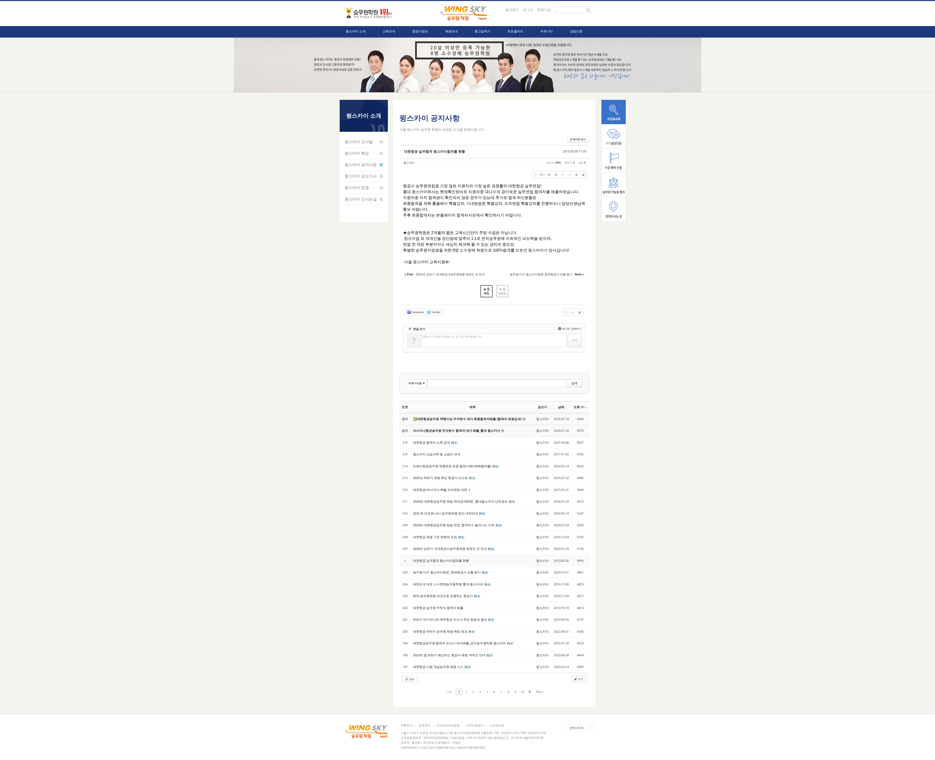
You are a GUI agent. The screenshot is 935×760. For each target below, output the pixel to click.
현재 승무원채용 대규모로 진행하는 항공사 (443, 596)
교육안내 (389, 31)
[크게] (549, 174)
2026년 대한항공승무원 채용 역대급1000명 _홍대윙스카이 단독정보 (460, 501)
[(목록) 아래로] (569, 174)
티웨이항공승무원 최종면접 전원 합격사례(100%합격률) (452, 466)
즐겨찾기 (512, 10)
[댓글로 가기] (576, 174)
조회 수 (579, 407)
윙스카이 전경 (357, 188)
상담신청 (576, 31)
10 (522, 692)
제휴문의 (406, 725)
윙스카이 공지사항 (361, 165)
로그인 (528, 10)
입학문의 (424, 725)
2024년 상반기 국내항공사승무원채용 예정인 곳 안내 (450, 548)
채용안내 (451, 31)
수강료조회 (496, 725)
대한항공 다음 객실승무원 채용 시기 (438, 667)
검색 (574, 383)
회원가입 (544, 10)
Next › (539, 692)
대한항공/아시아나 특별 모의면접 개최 (440, 490)
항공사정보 (420, 31)
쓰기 (580, 679)
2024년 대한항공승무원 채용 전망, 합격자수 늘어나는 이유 (454, 525)
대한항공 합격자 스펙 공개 (432, 442)
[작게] (555, 174)
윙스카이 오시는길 (361, 199)
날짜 (561, 407)
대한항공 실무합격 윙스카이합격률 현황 (434, 151)
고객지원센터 (474, 725)
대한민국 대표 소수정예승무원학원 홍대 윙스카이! (448, 584)
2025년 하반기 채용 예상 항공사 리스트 (440, 478)
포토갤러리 (515, 31)
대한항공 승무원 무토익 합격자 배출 (438, 608)
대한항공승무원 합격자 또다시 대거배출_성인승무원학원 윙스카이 (460, 643)
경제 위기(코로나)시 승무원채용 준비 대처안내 (446, 513)
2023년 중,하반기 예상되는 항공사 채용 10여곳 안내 (449, 655)
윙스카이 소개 (355, 31)
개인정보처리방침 (448, 725)
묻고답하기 (482, 31)
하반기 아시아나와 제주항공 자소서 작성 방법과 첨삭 (450, 619)
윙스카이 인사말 (359, 142)
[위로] (562, 174)
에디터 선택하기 (570, 328)
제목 (472, 407)
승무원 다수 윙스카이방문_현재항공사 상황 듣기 (447, 572)
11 (529, 692)
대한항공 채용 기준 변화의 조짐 (435, 537)
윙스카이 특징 (357, 153)
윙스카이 (408, 162)
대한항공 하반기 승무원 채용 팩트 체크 (440, 631)
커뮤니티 (546, 31)
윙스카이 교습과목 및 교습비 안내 (436, 454)
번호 (405, 407)
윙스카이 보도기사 (361, 176)
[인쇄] (583, 174)
